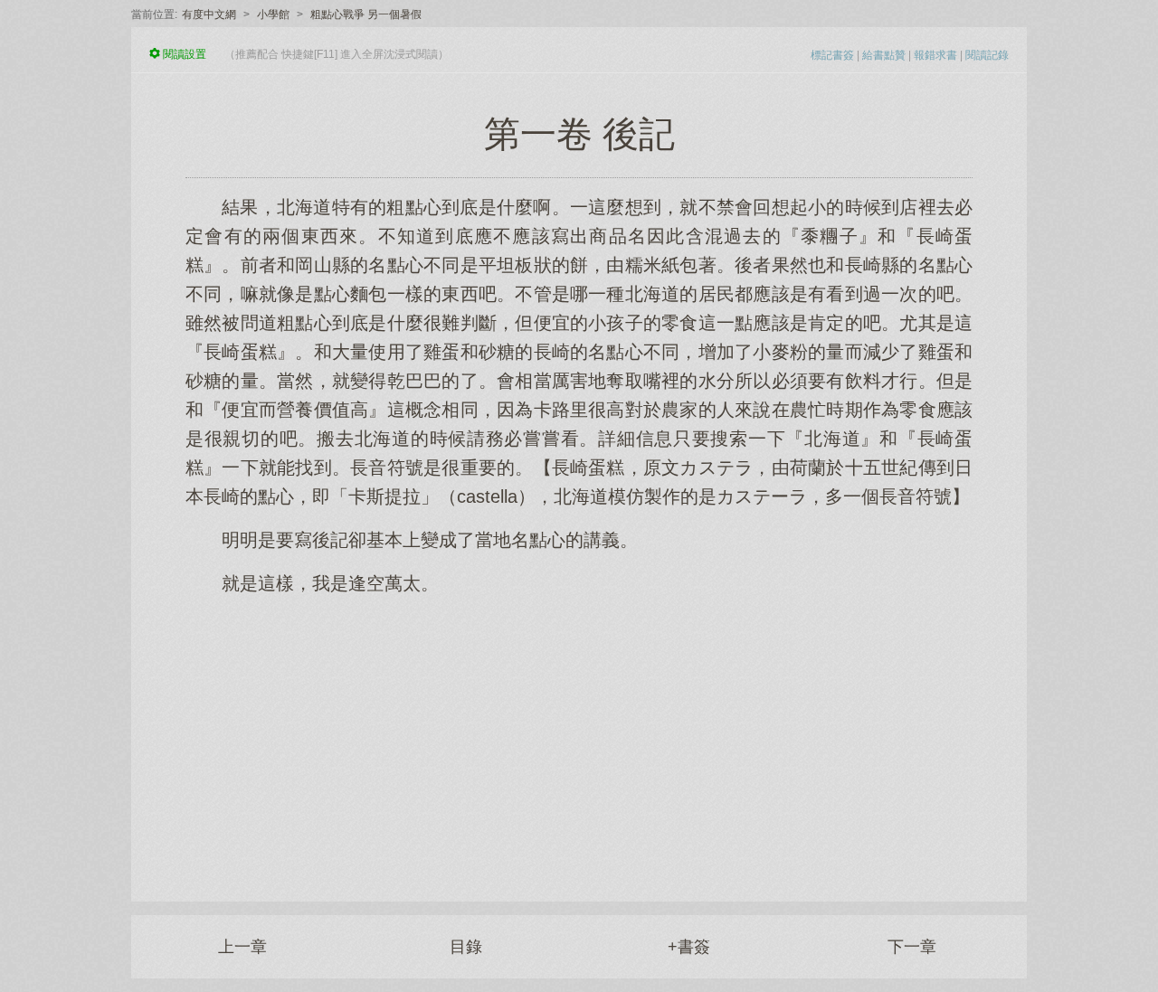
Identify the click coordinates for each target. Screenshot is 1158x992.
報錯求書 (935, 55)
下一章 (911, 947)
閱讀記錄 (987, 55)
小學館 (273, 14)
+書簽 (689, 947)
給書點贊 (884, 55)
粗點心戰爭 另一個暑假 (366, 14)
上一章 (242, 947)
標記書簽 (832, 55)
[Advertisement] (579, 738)
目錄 (466, 947)
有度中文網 (209, 14)
